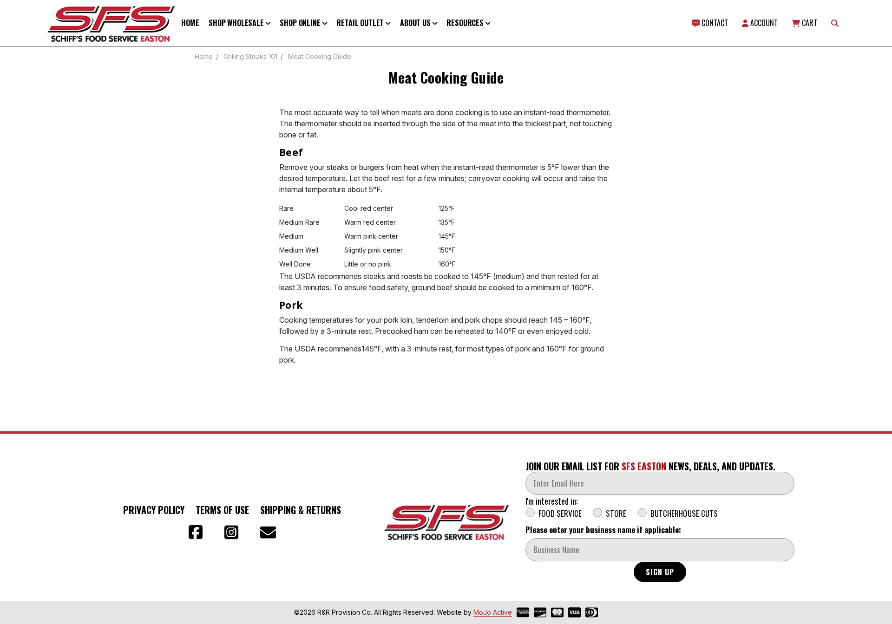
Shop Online (301, 22)
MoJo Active (492, 612)
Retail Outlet (361, 22)
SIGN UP (660, 572)
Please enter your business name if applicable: (603, 529)
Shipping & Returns (300, 510)
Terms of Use (222, 510)
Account (763, 22)
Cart (808, 22)
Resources (465, 22)
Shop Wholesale (237, 22)
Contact (714, 22)
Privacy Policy (153, 510)
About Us (416, 22)
